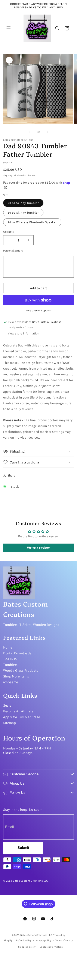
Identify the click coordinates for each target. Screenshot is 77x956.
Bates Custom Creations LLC (36, 935)
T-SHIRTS (10, 659)
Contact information (51, 946)
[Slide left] (29, 132)
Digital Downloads (17, 653)
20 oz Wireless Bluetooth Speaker (32, 222)
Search (8, 705)
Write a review (38, 547)
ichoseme (10, 682)
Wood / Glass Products (20, 670)
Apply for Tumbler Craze (21, 717)
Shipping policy (27, 946)
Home (7, 647)
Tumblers (10, 664)
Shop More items (16, 676)
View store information (24, 333)
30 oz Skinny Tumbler (23, 212)
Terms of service (64, 940)
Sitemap (9, 723)
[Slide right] (48, 132)
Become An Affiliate (18, 711)
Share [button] (11, 475)
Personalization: (13, 250)
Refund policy (23, 940)
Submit (23, 848)
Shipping (7, 175)
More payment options (38, 310)
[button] (8, 28)
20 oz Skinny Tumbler (23, 203)
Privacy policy (43, 940)
